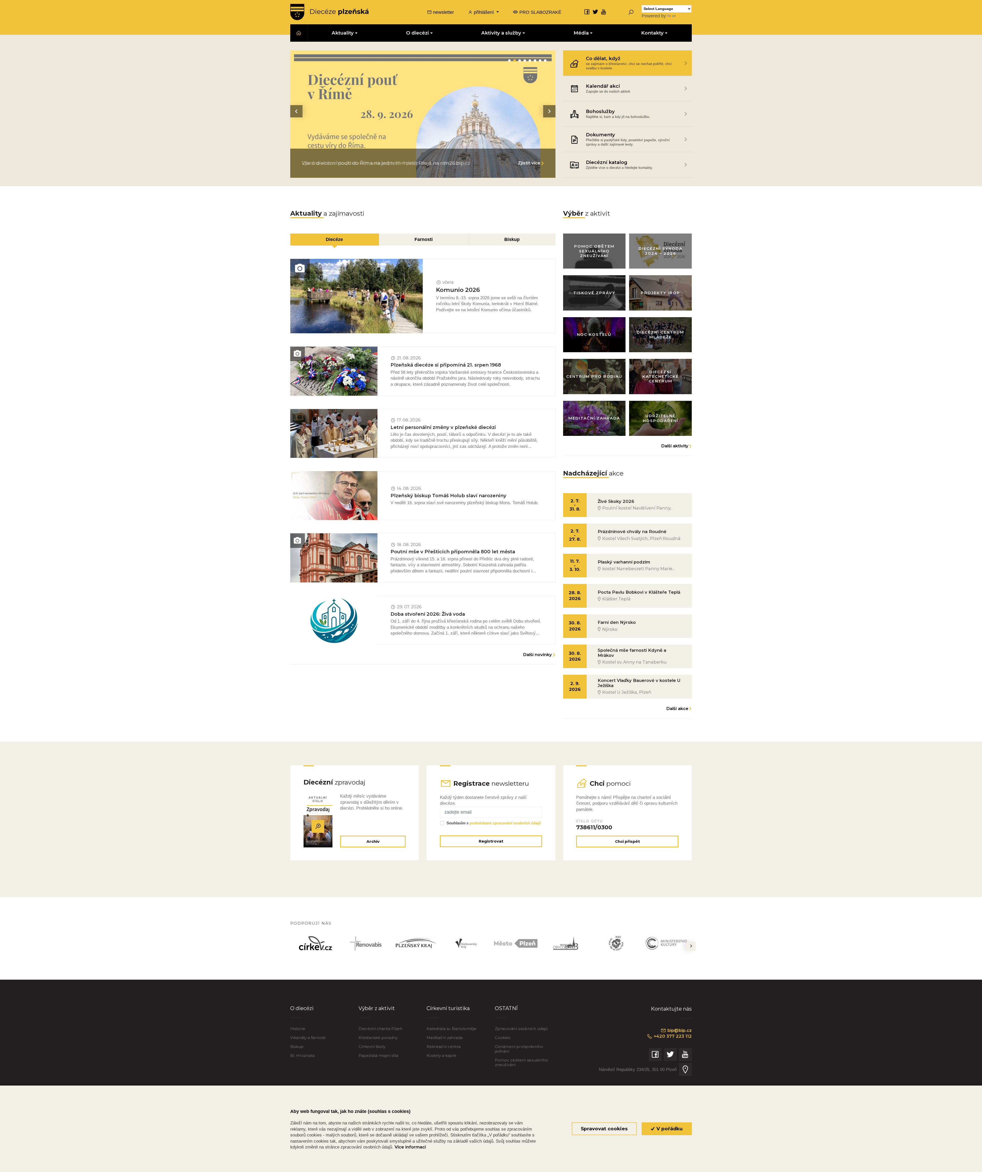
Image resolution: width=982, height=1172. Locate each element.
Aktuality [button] (343, 33)
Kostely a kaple (441, 1055)
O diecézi (302, 1008)
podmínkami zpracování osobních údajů (505, 823)
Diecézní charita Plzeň (380, 1028)
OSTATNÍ (506, 1008)
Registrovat (491, 841)
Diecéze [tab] (334, 239)
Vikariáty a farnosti (308, 1037)
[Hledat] (631, 12)
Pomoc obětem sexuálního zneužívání (521, 1062)
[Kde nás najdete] (685, 1069)
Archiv (373, 841)
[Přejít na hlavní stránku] (329, 12)
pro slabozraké (539, 12)
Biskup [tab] (512, 239)
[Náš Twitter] (595, 11)
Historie (297, 1028)
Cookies (502, 1037)
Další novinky (537, 654)
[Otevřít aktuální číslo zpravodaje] (318, 826)
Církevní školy (372, 1046)
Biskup (297, 1046)
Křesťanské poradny (378, 1037)
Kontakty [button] (652, 33)
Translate (686, 15)
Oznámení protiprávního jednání (519, 1049)
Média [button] (581, 33)
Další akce (677, 708)
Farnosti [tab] (424, 239)
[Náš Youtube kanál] (603, 11)
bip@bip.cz (679, 1030)
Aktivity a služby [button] (501, 33)
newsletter (443, 12)
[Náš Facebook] (586, 11)
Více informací (410, 1146)
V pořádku (669, 1129)
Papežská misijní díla (378, 1055)
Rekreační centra (444, 1046)
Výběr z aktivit (377, 1008)
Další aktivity (674, 445)
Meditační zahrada (445, 1037)
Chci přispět (627, 841)
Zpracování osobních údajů (521, 1028)
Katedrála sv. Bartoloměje (451, 1028)
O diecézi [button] (417, 33)
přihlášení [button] (484, 12)
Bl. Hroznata (302, 1055)
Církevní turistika (448, 1008)
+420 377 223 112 (672, 1036)
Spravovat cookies (604, 1129)
